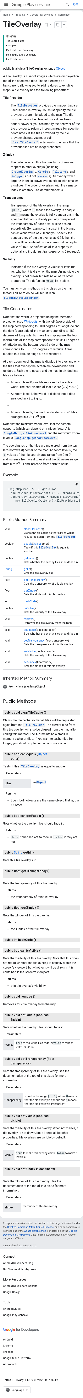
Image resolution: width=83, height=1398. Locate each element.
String (8, 569)
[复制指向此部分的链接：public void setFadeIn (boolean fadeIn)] (25, 1019)
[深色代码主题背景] (77, 484)
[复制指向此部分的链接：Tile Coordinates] (36, 309)
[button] (24, 686)
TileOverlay (48, 547)
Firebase (8, 1351)
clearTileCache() (25, 142)
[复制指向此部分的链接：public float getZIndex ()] (43, 907)
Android (8, 1339)
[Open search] (67, 4)
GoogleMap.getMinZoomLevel (25, 433)
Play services (39, 4)
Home (6, 14)
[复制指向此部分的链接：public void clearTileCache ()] (50, 712)
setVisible (30, 651)
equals (28, 543)
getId (27, 569)
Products (20, 14)
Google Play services (41, 14)
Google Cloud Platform (17, 1358)
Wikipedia (30, 321)
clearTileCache (33, 529)
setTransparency (34, 640)
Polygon (18, 176)
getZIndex (30, 590)
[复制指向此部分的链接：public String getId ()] (38, 852)
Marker (43, 176)
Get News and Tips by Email (19, 1269)
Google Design (11, 1292)
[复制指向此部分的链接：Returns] (20, 793)
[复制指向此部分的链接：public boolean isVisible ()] (45, 950)
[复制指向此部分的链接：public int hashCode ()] (40, 940)
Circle (43, 171)
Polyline (59, 171)
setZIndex (30, 662)
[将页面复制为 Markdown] (58, 25)
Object (60, 68)
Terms (7, 1379)
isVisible (29, 608)
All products (10, 1364)
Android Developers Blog (18, 1263)
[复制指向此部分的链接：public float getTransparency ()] (15, 875)
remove (28, 619)
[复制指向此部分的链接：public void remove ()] (39, 996)
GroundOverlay (23, 171)
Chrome (8, 1345)
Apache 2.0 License (35, 1230)
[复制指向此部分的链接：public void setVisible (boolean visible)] (25, 1120)
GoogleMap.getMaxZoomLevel (35, 438)
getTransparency (34, 579)
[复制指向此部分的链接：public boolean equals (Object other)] (23, 758)
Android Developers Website (20, 1285)
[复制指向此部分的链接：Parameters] (25, 773)
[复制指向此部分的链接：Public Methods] (40, 701)
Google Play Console (15, 1314)
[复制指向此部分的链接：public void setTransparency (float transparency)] (34, 1063)
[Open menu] (6, 4)
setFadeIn (30, 629)
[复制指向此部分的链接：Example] (22, 475)
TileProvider (27, 105)
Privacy (19, 1379)
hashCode (30, 601)
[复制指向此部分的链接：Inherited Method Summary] (56, 678)
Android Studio (12, 1308)
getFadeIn (30, 558)
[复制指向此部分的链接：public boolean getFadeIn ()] (48, 816)
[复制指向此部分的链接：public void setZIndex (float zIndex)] (15, 1173)
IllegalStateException (21, 298)
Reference (63, 14)
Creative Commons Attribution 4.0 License (30, 1227)
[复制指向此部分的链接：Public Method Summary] (50, 520)
